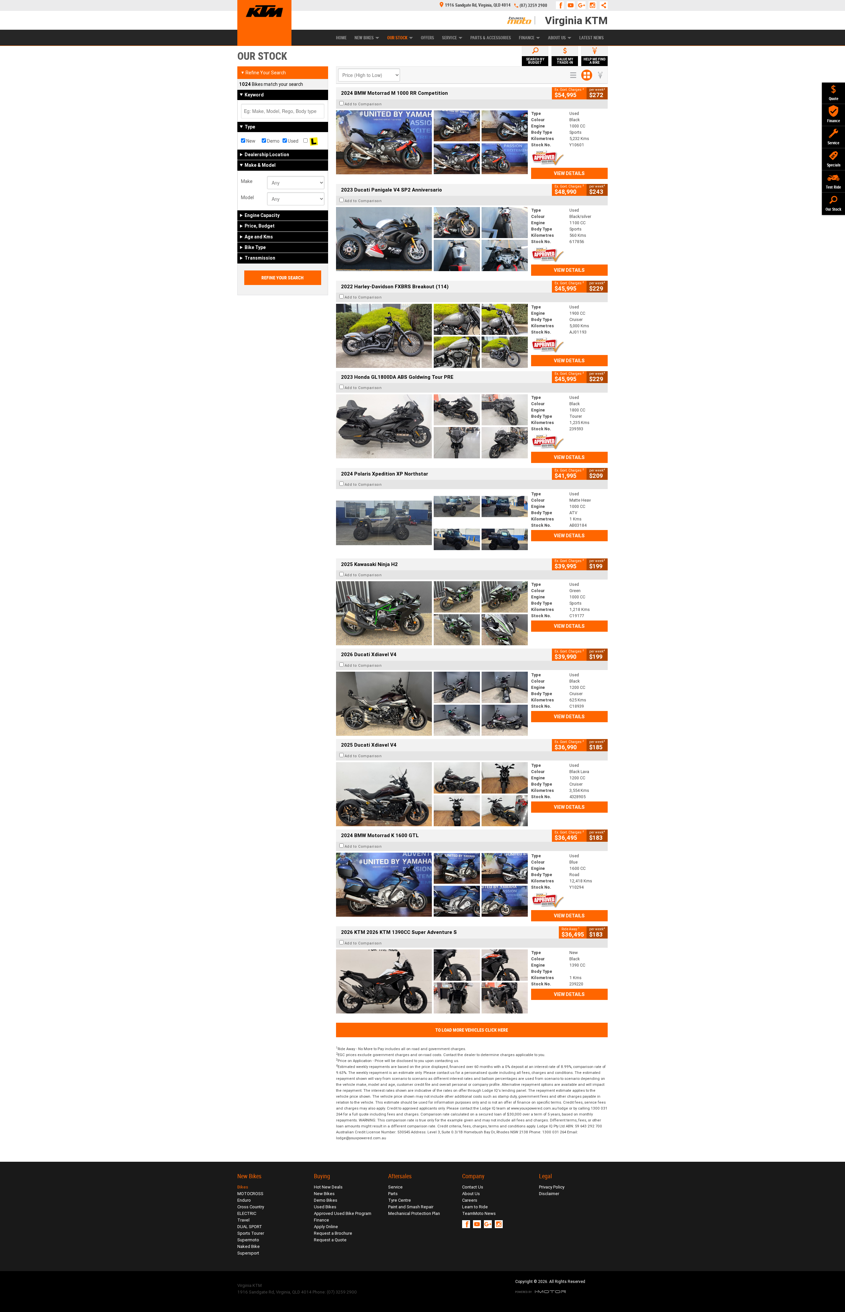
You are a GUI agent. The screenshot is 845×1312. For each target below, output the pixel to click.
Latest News (591, 37)
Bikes (242, 1187)
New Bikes (364, 37)
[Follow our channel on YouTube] (572, 5)
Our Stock (397, 37)
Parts (393, 1193)
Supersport (248, 1253)
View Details (569, 173)
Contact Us (472, 1187)
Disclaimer (549, 1193)
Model (247, 197)
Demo (273, 141)
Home (341, 37)
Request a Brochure (333, 1233)
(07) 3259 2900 (533, 5)
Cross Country (250, 1207)
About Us (557, 37)
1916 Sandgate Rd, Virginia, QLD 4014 (478, 5)
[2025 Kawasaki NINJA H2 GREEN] (432, 613)
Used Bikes (325, 1207)
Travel (243, 1220)
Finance (526, 37)
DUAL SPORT (249, 1226)
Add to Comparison (363, 104)
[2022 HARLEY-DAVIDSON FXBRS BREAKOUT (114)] (432, 336)
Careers (469, 1200)
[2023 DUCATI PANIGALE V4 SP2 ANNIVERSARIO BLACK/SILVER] (432, 239)
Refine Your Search (263, 73)
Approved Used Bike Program (342, 1213)
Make (247, 181)
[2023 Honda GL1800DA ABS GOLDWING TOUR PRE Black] (432, 426)
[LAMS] (313, 141)
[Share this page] (602, 5)
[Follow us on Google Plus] (583, 5)
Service (449, 37)
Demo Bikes (325, 1200)
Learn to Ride (475, 1207)
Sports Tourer (250, 1233)
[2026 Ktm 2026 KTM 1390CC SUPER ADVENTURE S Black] (432, 981)
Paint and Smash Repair (410, 1207)
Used (292, 141)
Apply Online (326, 1226)
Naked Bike (248, 1246)
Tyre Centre (399, 1200)
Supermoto (248, 1240)
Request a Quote (330, 1240)
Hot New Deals (328, 1187)
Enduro (244, 1200)
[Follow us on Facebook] (561, 5)
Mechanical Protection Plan (414, 1213)
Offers (427, 37)
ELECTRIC (246, 1213)
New (250, 141)
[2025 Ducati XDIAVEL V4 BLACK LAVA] (432, 794)
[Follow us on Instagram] (594, 5)
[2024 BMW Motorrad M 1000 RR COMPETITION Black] (432, 142)
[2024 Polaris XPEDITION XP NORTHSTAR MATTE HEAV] (432, 523)
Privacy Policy (551, 1187)
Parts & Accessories (490, 37)
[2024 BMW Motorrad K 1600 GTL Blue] (432, 885)
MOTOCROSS (250, 1193)
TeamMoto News (479, 1213)
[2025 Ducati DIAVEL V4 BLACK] (432, 704)
